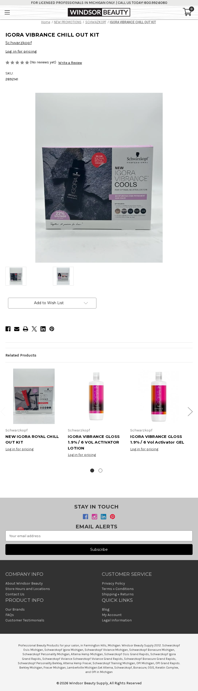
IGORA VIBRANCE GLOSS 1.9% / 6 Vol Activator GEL (157, 439)
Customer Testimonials (24, 620)
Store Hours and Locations (27, 589)
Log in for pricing (21, 51)
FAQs (9, 615)
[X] (34, 328)
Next (190, 411)
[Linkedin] (43, 328)
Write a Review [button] (70, 63)
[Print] (25, 328)
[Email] (16, 328)
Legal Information (117, 620)
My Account (112, 615)
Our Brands (15, 609)
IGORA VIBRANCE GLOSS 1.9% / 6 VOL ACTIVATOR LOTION (94, 442)
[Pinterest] (51, 328)
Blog (105, 609)
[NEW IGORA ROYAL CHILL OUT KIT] (34, 396)
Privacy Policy (113, 583)
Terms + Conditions (118, 589)
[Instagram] (94, 516)
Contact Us (14, 594)
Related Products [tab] (20, 355)
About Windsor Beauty (24, 583)
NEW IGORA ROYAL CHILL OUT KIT (32, 439)
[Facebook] (8, 328)
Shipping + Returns (118, 594)
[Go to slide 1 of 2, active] (92, 470)
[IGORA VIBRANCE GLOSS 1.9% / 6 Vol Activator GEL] (158, 396)
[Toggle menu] (7, 12)
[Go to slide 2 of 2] (100, 470)
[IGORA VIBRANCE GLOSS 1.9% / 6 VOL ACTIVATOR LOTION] (96, 396)
